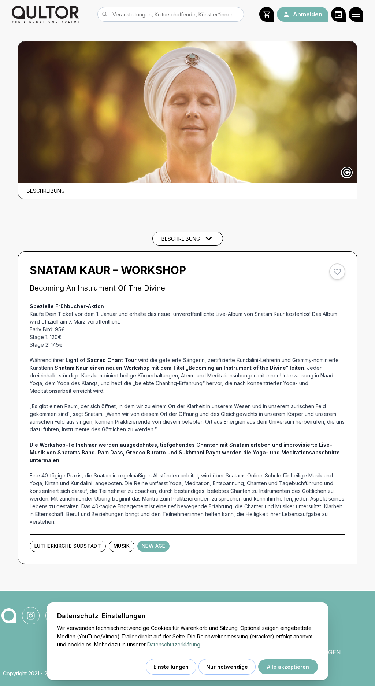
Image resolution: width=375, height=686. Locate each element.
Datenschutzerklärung (174, 644)
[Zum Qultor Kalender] (338, 14)
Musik (122, 546)
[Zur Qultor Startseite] (45, 14)
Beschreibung (46, 191)
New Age (153, 546)
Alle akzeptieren (288, 667)
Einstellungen (171, 667)
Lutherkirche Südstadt (67, 546)
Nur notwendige (227, 667)
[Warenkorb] (266, 14)
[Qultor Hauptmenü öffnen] (356, 14)
